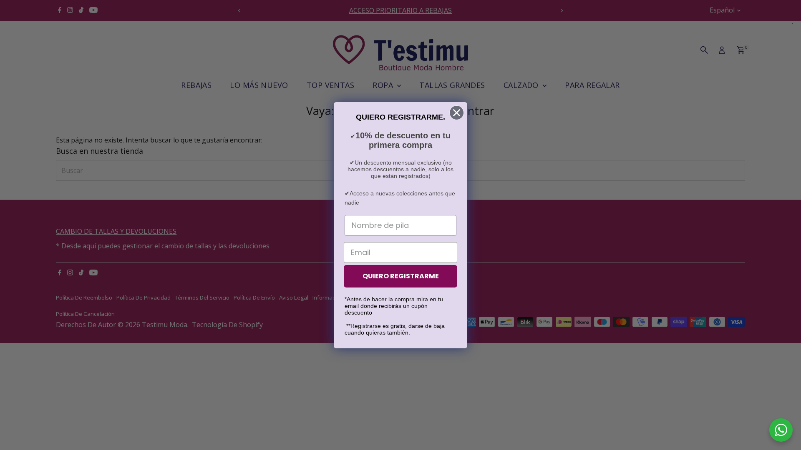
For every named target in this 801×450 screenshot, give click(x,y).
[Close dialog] (456, 112)
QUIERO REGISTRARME (401, 276)
